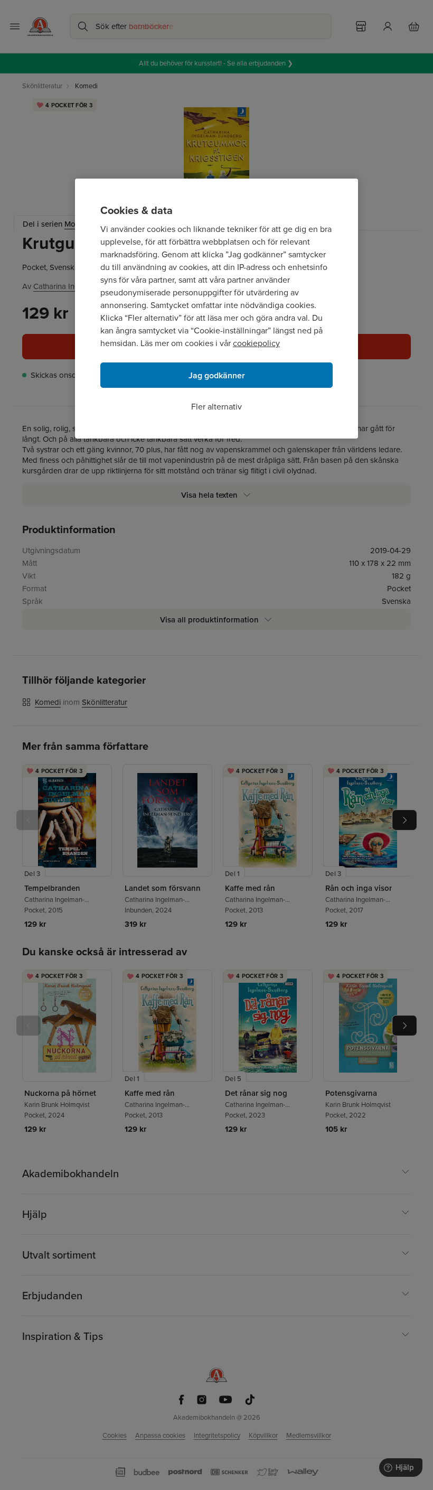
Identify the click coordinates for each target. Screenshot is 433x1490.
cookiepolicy (256, 343)
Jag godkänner (217, 375)
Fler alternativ (216, 407)
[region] (216, 309)
